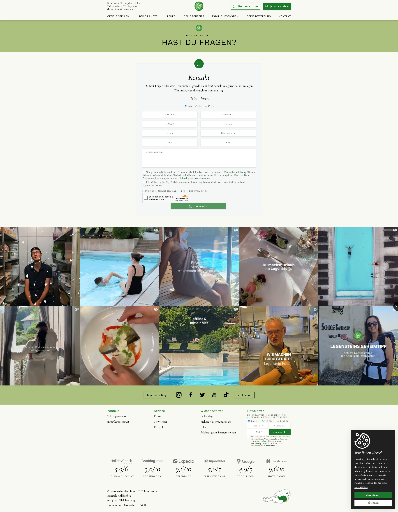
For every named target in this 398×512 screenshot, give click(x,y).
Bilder (204, 427)
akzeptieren (373, 495)
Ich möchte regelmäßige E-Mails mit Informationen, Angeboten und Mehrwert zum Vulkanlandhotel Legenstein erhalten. (193, 184)
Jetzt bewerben (279, 6)
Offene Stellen (118, 16)
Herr (200, 105)
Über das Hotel (148, 16)
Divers (210, 105)
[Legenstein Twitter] (202, 395)
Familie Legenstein (225, 16)
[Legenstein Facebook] (190, 395)
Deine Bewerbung (259, 16)
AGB (143, 505)
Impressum (114, 505)
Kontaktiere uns (248, 6)
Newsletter (160, 422)
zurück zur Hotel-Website (121, 9)
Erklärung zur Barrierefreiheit (218, 432)
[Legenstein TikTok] (226, 395)
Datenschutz (130, 505)
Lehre (171, 16)
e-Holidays (244, 395)
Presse (157, 416)
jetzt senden (200, 206)
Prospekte (160, 427)
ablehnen (373, 503)
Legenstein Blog (157, 395)
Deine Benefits (194, 16)
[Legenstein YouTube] (214, 395)
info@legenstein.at (189, 178)
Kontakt (285, 16)
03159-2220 (119, 416)
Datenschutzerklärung (235, 172)
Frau (189, 105)
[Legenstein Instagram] (179, 395)
